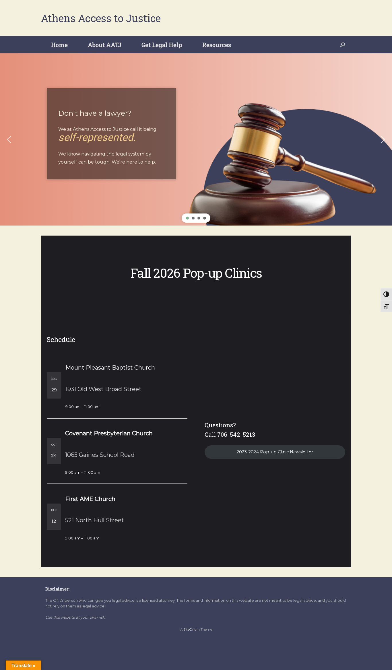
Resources (216, 44)
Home (59, 44)
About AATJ (104, 44)
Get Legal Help (161, 44)
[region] (196, 139)
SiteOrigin (191, 630)
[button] (342, 44)
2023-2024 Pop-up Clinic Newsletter (275, 452)
